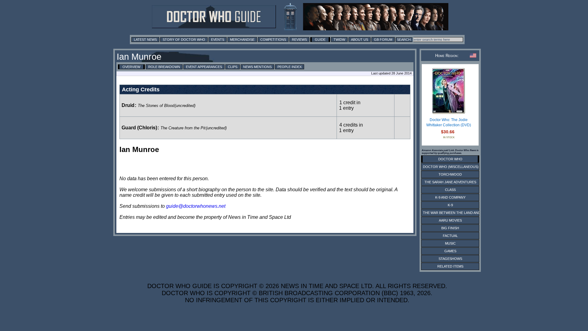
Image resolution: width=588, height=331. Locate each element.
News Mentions (257, 67)
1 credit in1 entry (349, 105)
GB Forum (383, 39)
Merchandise (242, 39)
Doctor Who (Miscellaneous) (451, 167)
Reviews (299, 39)
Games (450, 251)
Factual (450, 236)
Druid (128, 105)
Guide (320, 39)
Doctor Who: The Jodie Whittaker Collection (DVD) (448, 122)
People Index (289, 67)
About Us (359, 39)
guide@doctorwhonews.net (195, 206)
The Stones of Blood (156, 105)
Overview (131, 67)
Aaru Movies (450, 220)
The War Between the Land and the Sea (459, 213)
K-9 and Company (450, 197)
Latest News (145, 39)
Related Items (450, 266)
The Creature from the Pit (182, 128)
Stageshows (450, 259)
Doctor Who (450, 159)
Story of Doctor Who (184, 39)
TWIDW (339, 39)
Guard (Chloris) (139, 127)
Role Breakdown (164, 67)
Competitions (273, 39)
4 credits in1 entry (351, 127)
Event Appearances (204, 67)
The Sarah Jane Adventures (450, 182)
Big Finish (450, 228)
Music (450, 243)
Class (450, 190)
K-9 (450, 205)
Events (217, 39)
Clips (232, 67)
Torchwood (450, 174)
